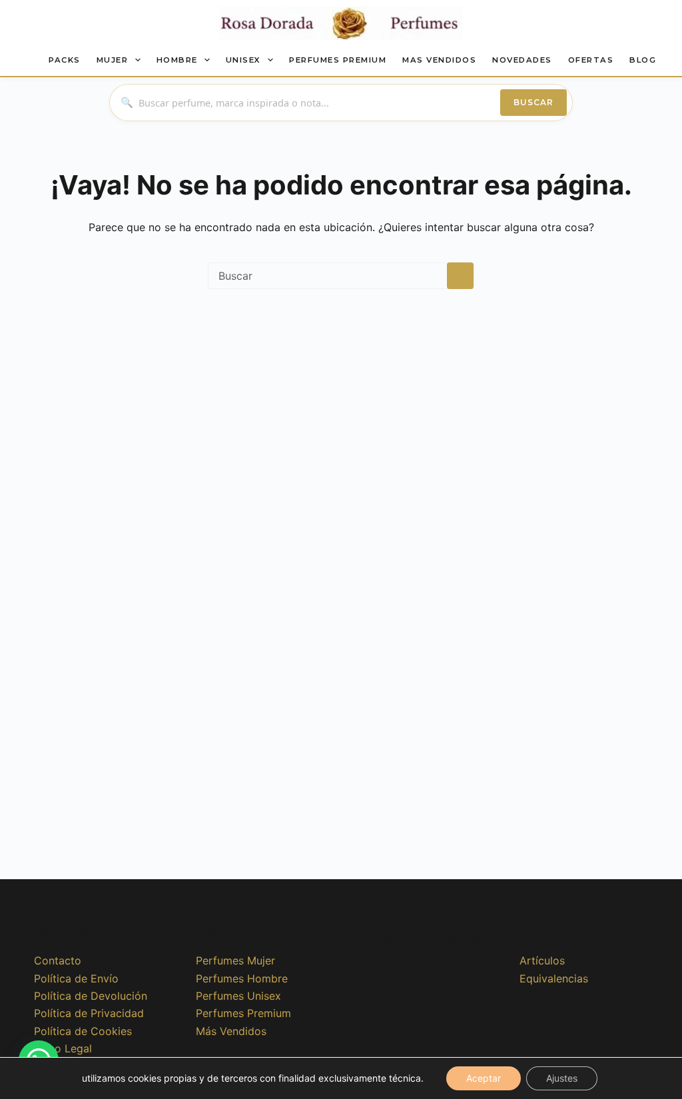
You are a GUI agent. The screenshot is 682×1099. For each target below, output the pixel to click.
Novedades (522, 60)
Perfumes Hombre (242, 978)
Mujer (113, 60)
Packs (65, 60)
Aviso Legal (63, 1048)
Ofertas (591, 60)
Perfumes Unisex (238, 995)
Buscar (533, 102)
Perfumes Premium (337, 60)
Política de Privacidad (89, 1013)
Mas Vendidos (439, 60)
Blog (642, 60)
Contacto (57, 960)
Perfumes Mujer (235, 960)
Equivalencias (553, 978)
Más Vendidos (231, 1031)
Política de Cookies (83, 1031)
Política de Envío (76, 978)
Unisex (243, 60)
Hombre (177, 60)
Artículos (542, 960)
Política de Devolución (90, 995)
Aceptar (483, 1078)
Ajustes (561, 1078)
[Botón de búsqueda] (460, 275)
